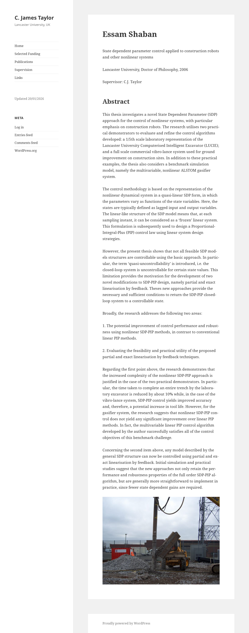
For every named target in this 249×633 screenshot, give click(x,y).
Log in (19, 127)
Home (19, 46)
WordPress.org (26, 150)
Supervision (23, 70)
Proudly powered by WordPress (126, 623)
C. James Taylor (34, 17)
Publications (24, 62)
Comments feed (26, 143)
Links (19, 78)
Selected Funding (27, 54)
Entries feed (24, 135)
